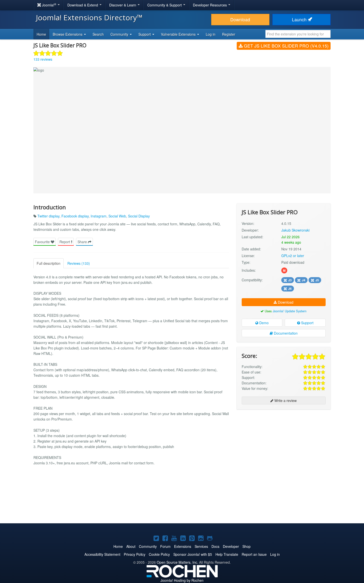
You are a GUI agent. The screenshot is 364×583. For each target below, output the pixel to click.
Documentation (285, 333)
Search (98, 34)
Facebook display (75, 215)
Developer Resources (210, 4)
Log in (210, 34)
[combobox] (298, 34)
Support (306, 322)
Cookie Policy (159, 554)
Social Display (139, 215)
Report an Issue (254, 554)
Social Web (117, 215)
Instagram (98, 215)
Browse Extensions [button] (68, 34)
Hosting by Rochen (182, 580)
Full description (48, 263)
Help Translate (226, 554)
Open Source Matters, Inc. (177, 562)
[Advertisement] (284, 445)
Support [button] (145, 34)
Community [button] (119, 34)
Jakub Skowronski (295, 230)
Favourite (43, 241)
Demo (263, 322)
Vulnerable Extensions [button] (179, 34)
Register (228, 34)
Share (83, 241)
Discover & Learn (123, 4)
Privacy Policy (134, 554)
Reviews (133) (78, 263)
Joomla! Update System (290, 311)
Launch (300, 19)
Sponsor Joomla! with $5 (192, 554)
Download (240, 19)
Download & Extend (83, 4)
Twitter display (48, 215)
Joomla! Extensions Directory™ (89, 17)
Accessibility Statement (102, 554)
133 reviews (42, 59)
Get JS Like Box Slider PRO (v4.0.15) (286, 46)
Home (41, 34)
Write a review (285, 400)
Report (65, 241)
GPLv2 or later (292, 255)
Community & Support (165, 4)
